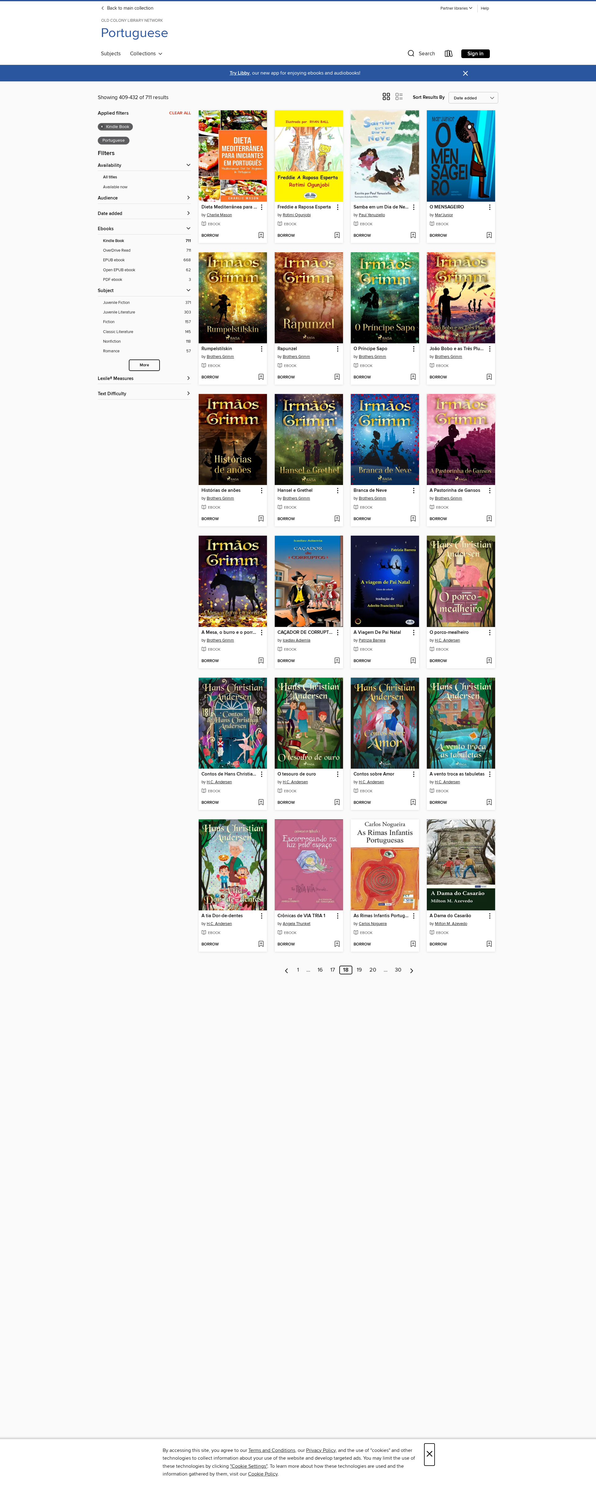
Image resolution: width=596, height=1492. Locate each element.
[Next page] (412, 970)
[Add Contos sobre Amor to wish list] (413, 803)
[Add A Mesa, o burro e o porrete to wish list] (261, 661)
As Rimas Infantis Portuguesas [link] (382, 916)
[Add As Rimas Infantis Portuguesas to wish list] (413, 945)
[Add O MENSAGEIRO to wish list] (489, 236)
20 (372, 970)
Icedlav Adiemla (296, 640)
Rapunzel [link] (287, 349)
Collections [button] (144, 53)
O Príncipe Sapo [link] (370, 349)
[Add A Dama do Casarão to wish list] (489, 945)
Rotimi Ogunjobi (297, 215)
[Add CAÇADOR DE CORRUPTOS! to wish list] (337, 661)
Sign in (475, 53)
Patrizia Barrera (372, 640)
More (144, 365)
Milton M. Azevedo (451, 923)
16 (320, 970)
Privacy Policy (321, 1450)
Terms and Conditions (271, 1450)
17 (332, 970)
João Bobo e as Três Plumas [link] (458, 349)
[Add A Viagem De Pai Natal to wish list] (413, 661)
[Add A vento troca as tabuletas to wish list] (489, 803)
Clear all (180, 113)
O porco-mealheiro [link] (449, 632)
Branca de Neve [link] (370, 490)
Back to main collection (129, 8)
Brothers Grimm (220, 356)
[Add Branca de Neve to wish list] (413, 519)
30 (398, 970)
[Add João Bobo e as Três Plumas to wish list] (489, 377)
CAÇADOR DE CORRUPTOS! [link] (306, 632)
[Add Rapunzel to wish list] (337, 377)
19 (359, 970)
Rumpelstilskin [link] (216, 349)
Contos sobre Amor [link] (374, 774)
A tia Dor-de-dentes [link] (222, 916)
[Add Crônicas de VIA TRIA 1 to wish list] (337, 945)
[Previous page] (287, 970)
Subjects (111, 53)
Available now (115, 187)
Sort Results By (429, 97)
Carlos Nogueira (373, 923)
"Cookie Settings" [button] (248, 1466)
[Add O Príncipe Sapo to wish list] (413, 377)
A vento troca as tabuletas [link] (457, 774)
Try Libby (240, 73)
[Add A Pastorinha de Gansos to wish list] (489, 519)
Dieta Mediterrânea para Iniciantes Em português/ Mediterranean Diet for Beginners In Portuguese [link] (229, 207)
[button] (456, 8)
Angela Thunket (296, 923)
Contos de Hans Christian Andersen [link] (229, 774)
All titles (110, 177)
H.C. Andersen (447, 640)
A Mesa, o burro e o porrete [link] (229, 632)
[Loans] (449, 55)
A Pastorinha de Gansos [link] (455, 490)
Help (485, 8)
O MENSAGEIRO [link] (447, 207)
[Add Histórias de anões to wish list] (261, 519)
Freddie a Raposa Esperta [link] (304, 207)
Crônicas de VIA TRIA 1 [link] (301, 916)
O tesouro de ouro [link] (297, 774)
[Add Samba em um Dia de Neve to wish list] (413, 236)
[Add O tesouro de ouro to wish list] (337, 803)
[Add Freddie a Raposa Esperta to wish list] (337, 236)
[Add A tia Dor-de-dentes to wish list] (261, 945)
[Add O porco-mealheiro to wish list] (489, 661)
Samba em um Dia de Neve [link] (382, 207)
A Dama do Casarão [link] (450, 916)
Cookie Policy (263, 1474)
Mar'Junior (444, 215)
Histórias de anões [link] (221, 490)
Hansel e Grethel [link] (295, 490)
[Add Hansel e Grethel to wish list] (337, 519)
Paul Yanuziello (372, 215)
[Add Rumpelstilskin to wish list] (261, 377)
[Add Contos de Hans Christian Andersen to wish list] (261, 803)
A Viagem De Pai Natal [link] (377, 632)
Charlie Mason (219, 215)
